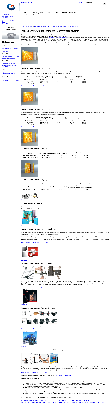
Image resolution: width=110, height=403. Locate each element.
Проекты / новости (7, 16)
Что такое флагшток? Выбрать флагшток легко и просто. (10, 57)
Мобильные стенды (89, 402)
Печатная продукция (8, 20)
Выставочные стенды (40, 26)
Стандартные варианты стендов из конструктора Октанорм (9, 65)
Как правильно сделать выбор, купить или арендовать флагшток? (10, 50)
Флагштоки (5, 17)
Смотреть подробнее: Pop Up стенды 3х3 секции (34, 126)
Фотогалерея (100, 402)
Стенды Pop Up (73, 26)
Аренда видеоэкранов (77, 402)
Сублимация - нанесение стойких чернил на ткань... (9, 72)
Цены (3, 22)
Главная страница (26, 402)
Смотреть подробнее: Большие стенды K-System (34, 328)
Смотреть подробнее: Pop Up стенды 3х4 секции (34, 85)
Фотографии (5, 25)
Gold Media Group (27, 26)
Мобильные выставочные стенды (57, 26)
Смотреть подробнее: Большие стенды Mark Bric (34, 242)
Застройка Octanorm (52, 402)
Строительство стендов (38, 402)
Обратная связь (25, 2)
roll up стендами (62, 37)
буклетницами (53, 37)
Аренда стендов (6, 19)
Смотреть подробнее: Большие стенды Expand (34, 372)
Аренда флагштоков (64, 402)
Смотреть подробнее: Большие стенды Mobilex (34, 287)
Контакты (5, 23)
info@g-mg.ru (81, 2)
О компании (5, 14)
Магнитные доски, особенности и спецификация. (10, 79)
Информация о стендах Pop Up (64, 375)
